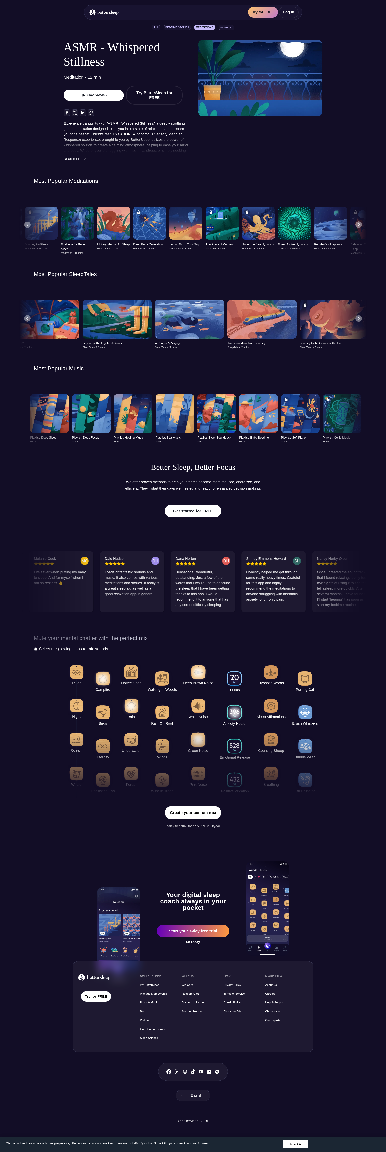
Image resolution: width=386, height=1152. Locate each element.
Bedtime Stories (177, 27)
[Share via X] (75, 112)
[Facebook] (168, 1071)
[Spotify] (217, 1072)
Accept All (296, 1144)
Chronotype (272, 1011)
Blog (143, 1011)
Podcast (145, 1020)
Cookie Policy (232, 1002)
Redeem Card (191, 993)
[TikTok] (193, 1071)
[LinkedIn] (209, 1071)
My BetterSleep (149, 984)
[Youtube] (201, 1072)
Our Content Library (152, 1029)
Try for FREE (263, 12)
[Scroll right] (358, 225)
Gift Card (187, 984)
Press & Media (149, 1002)
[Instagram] (185, 1072)
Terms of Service (234, 993)
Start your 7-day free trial (193, 931)
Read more (72, 159)
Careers (270, 993)
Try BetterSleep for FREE (154, 95)
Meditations (205, 27)
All (156, 27)
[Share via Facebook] (67, 112)
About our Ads (232, 1011)
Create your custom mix (193, 812)
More (224, 27)
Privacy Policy (232, 984)
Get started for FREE (193, 511)
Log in (288, 12)
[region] (193, 1144)
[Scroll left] (27, 225)
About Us (271, 984)
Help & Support (274, 1002)
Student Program (192, 1011)
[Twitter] (177, 1071)
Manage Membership (153, 993)
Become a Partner (193, 1002)
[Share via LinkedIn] (83, 112)
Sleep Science (149, 1037)
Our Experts (272, 1020)
